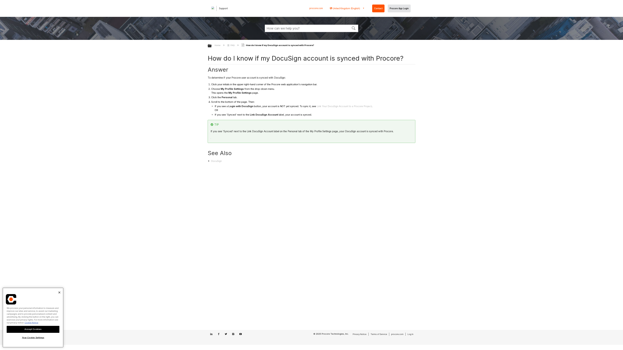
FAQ (232, 45)
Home (218, 45)
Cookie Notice (31, 322)
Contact (378, 8)
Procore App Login (399, 8)
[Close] (59, 292)
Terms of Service (379, 334)
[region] (33, 317)
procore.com (316, 8)
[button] (353, 27)
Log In (410, 334)
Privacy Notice (359, 334)
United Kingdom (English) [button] (346, 8)
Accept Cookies (32, 329)
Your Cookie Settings (33, 337)
